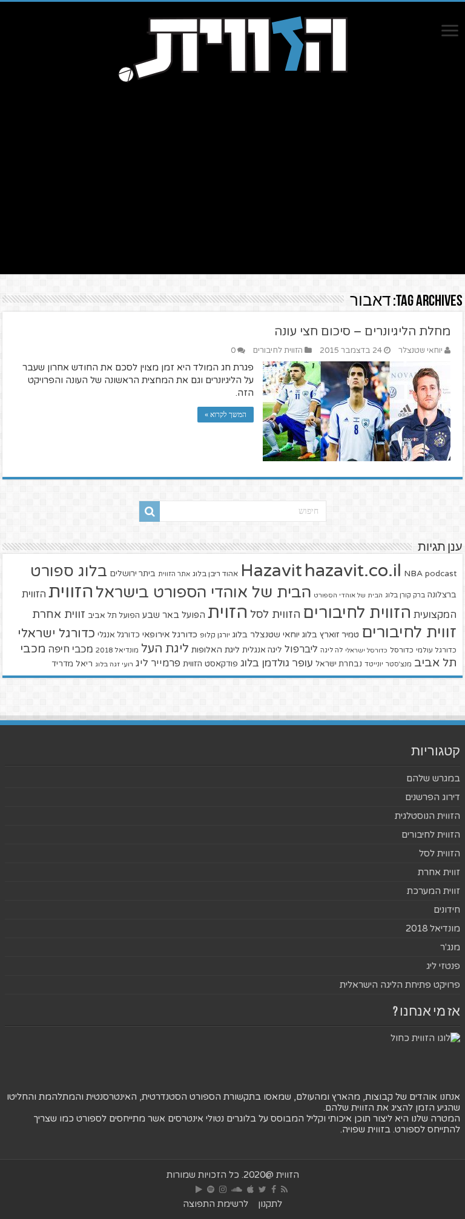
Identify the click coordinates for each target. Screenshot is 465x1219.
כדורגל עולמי (436, 650)
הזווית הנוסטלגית (427, 815)
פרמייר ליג (158, 663)
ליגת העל (165, 649)
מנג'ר (450, 947)
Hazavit (271, 570)
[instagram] (223, 1189)
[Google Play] (198, 1189)
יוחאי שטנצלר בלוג (266, 634)
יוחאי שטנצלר (420, 350)
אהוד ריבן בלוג (215, 574)
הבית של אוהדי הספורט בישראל (203, 592)
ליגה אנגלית (262, 650)
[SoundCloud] (236, 1189)
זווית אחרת (58, 614)
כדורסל (402, 650)
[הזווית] (232, 47)
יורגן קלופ (215, 635)
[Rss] (284, 1189)
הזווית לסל (275, 614)
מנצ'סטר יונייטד (388, 664)
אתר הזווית (174, 574)
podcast (441, 574)
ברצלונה (442, 595)
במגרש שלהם (433, 778)
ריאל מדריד (72, 664)
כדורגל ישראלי (56, 633)
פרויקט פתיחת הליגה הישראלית (400, 984)
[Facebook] (273, 1189)
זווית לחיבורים (409, 632)
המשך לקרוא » (225, 414)
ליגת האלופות (215, 650)
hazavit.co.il (353, 570)
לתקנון (270, 1203)
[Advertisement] (232, 189)
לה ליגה (331, 650)
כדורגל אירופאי (169, 634)
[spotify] (211, 1189)
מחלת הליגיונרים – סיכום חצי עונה (362, 331)
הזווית (70, 591)
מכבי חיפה (70, 649)
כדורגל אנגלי (118, 635)
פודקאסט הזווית (210, 664)
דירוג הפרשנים (432, 797)
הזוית (228, 612)
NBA (413, 573)
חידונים (447, 909)
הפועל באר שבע (173, 615)
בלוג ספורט (68, 571)
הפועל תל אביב (114, 615)
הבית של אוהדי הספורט (348, 595)
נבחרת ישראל (338, 664)
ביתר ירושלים (133, 574)
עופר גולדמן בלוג (276, 663)
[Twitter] (262, 1189)
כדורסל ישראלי (366, 650)
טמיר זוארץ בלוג (330, 634)
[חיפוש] (149, 511)
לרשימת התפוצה (215, 1203)
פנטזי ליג (443, 966)
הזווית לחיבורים (278, 350)
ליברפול (301, 649)
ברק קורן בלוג (405, 595)
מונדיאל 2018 (117, 650)
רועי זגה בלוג (114, 664)
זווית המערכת (433, 891)
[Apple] (250, 1189)
